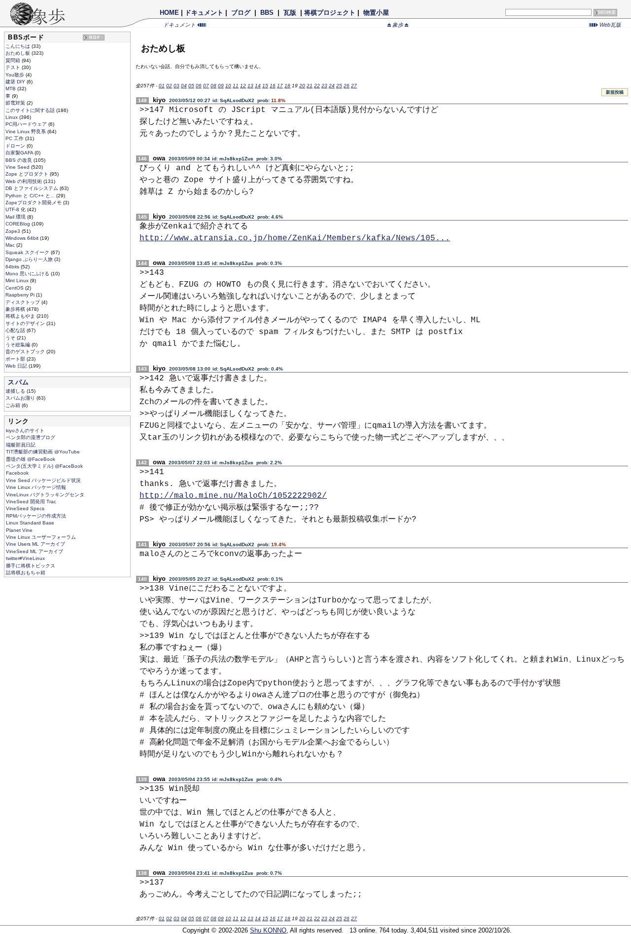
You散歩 (15, 74)
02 (169, 85)
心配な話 (16, 330)
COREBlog (18, 223)
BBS (267, 12)
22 (317, 85)
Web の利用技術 (24, 181)
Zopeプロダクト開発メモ (34, 202)
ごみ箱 (13, 405)
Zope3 (13, 231)
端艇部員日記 (20, 445)
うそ (11, 337)
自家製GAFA (20, 152)
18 (287, 85)
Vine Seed (18, 167)
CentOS (15, 288)
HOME (169, 12)
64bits (13, 266)
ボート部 (16, 359)
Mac (10, 245)
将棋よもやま (20, 316)
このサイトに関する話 (30, 110)
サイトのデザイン (25, 323)
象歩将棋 (16, 309)
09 (221, 85)
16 (273, 85)
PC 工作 (15, 138)
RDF (95, 37)
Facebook (17, 473)
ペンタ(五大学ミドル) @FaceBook (44, 466)
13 (250, 85)
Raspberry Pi (20, 295)
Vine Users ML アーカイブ (35, 544)
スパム (18, 382)
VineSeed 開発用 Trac (31, 501)
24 (332, 85)
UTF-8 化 (16, 209)
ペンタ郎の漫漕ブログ (30, 437)
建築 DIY (16, 81)
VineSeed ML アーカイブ (34, 551)
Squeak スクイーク (28, 252)
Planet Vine (19, 530)
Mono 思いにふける (28, 273)
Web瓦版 (609, 25)
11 (236, 85)
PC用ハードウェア (26, 124)
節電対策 (16, 103)
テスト (13, 67)
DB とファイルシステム (32, 188)
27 (354, 85)
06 (199, 85)
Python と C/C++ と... (30, 195)
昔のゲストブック (25, 351)
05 (191, 85)
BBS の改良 (19, 160)
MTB (11, 88)
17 (280, 85)
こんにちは (18, 46)
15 (265, 85)
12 (243, 85)
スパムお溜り (20, 398)
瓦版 (289, 12)
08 (213, 85)
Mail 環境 (16, 217)
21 (310, 85)
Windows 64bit (22, 238)
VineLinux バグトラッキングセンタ (45, 494)
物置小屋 (376, 12)
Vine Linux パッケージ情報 (36, 487)
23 (324, 85)
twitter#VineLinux (25, 558)
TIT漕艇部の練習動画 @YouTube (43, 451)
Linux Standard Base (30, 522)
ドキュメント (204, 12)
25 (339, 85)
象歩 (398, 25)
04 (184, 85)
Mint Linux (17, 280)
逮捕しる (16, 391)
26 (347, 85)
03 (176, 85)
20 (302, 85)
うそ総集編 (18, 344)
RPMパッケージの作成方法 (36, 516)
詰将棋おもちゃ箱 (25, 572)
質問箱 (13, 60)
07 (206, 85)
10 (228, 85)
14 (258, 85)
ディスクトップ (23, 302)
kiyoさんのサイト (25, 430)
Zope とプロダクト (27, 174)
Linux (12, 117)
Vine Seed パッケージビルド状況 (43, 480)
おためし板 (18, 53)
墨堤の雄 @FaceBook (30, 459)
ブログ (240, 12)
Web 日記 (17, 366)
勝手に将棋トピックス (30, 565)
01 (162, 85)
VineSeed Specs (25, 508)
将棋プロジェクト (329, 12)
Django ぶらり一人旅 (29, 259)
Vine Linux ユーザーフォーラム (41, 537)
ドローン (16, 146)
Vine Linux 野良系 (26, 131)
